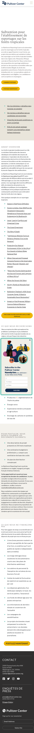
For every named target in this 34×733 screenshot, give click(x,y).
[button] (16, 370)
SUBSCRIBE (16, 390)
